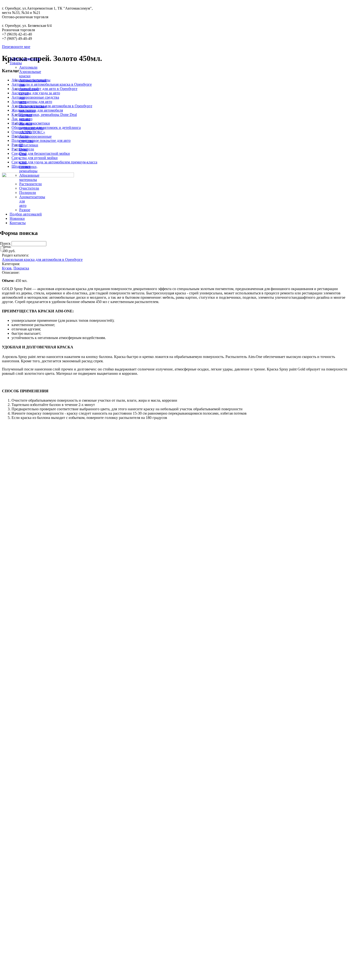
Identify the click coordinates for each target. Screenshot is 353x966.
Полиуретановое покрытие (33, 108)
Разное (24, 210)
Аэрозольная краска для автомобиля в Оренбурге (42, 259)
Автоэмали (28, 67)
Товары (16, 63)
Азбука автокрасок (25, 59)
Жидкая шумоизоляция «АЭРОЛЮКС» (32, 127)
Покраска (21, 268)
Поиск (6, 243)
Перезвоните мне (16, 47)
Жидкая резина (25, 117)
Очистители (29, 188)
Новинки (17, 218)
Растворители (30, 184)
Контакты (18, 223)
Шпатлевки (28, 145)
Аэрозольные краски (30, 74)
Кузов (7, 268)
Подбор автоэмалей (26, 214)
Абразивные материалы (29, 177)
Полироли (27, 193)
